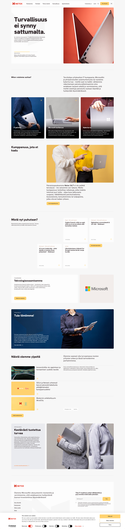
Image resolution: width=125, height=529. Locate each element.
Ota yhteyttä (104, 3)
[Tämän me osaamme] (62, 289)
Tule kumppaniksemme (53, 203)
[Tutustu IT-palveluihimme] (27, 117)
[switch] (44, 526)
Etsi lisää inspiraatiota (95, 245)
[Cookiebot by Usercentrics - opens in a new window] (12, 526)
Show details (78, 526)
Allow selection (110, 520)
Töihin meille (17, 508)
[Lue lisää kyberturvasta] (97, 117)
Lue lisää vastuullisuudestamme (21, 465)
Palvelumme (17, 505)
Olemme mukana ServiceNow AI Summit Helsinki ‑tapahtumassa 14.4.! (25, 55)
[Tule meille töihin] (62, 329)
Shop (15, 510)
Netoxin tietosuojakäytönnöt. (97, 503)
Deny (110, 524)
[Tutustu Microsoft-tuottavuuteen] (62, 117)
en (111, 3)
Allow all (110, 516)
